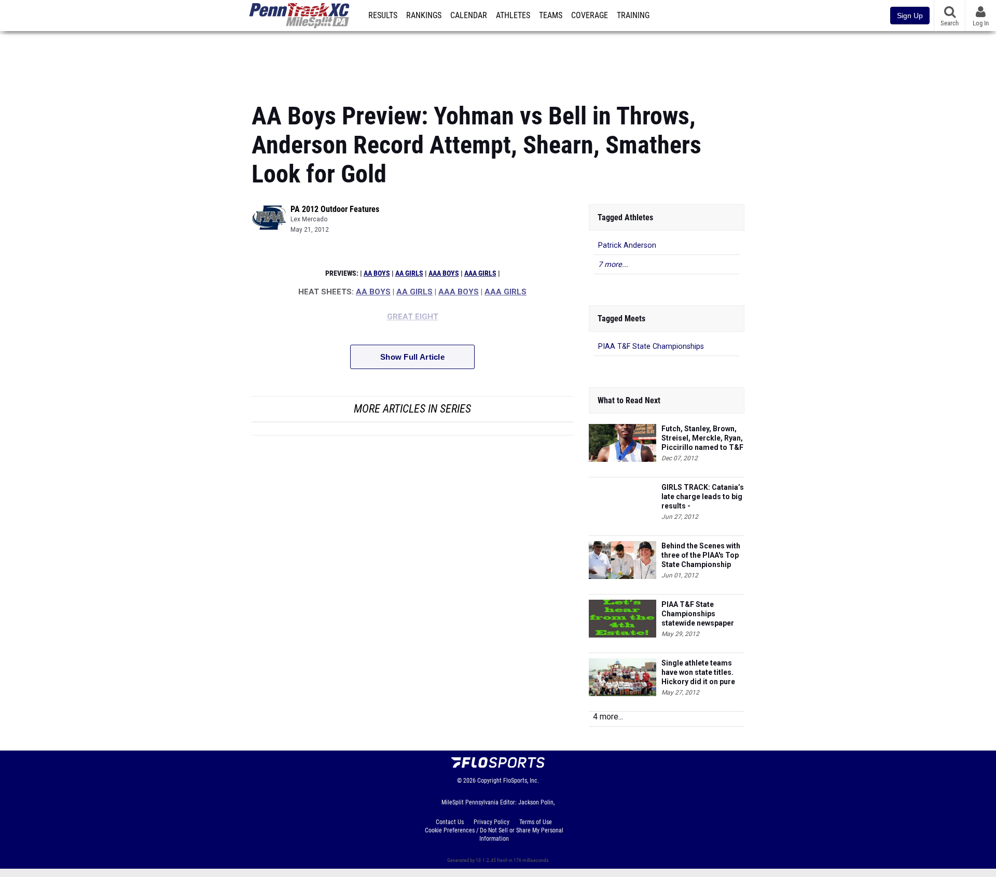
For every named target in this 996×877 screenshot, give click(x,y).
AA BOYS (377, 273)
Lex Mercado (308, 219)
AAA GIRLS (480, 273)
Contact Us (450, 822)
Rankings (423, 15)
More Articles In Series (412, 408)
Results (382, 15)
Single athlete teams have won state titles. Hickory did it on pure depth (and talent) (698, 672)
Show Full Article (412, 356)
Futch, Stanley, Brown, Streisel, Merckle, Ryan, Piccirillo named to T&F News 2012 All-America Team (702, 438)
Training (633, 15)
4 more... (608, 717)
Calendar (468, 15)
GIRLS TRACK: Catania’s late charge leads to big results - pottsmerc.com (702, 497)
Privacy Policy (491, 822)
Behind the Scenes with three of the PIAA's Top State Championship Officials (700, 555)
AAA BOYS (443, 273)
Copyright (489, 780)
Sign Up (910, 15)
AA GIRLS (409, 273)
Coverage (589, 15)
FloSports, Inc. (521, 780)
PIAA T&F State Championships (651, 346)
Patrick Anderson (627, 245)
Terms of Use (535, 822)
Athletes (513, 15)
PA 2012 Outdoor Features (334, 209)
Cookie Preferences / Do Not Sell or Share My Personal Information (494, 834)
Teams (550, 15)
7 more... (613, 264)
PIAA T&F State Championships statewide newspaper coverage (697, 614)
